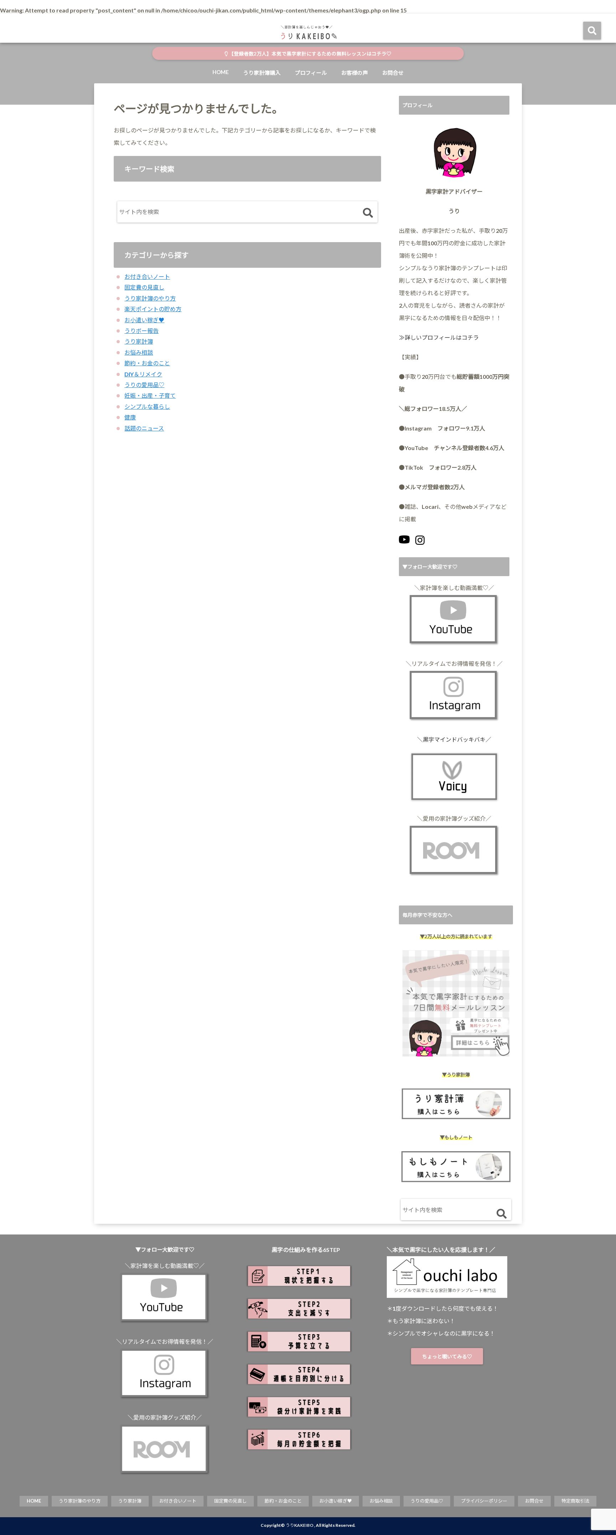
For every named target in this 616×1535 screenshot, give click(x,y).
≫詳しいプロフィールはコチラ (439, 337)
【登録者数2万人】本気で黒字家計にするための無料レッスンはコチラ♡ (309, 54)
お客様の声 (354, 72)
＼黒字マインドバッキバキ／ (454, 739)
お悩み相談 (138, 352)
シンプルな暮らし (147, 406)
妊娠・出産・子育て (150, 395)
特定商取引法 (575, 1501)
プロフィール (311, 72)
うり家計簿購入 (262, 72)
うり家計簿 (138, 341)
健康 (130, 417)
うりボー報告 (141, 330)
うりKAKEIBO (299, 1525)
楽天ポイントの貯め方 (152, 309)
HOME (220, 72)
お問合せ (393, 72)
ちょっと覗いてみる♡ (447, 1356)
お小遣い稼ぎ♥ (144, 320)
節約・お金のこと (147, 363)
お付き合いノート (147, 276)
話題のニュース (144, 428)
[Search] (368, 213)
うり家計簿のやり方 (150, 298)
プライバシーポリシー (484, 1501)
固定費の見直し (144, 287)
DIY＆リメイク (143, 374)
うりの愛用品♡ (144, 384)
